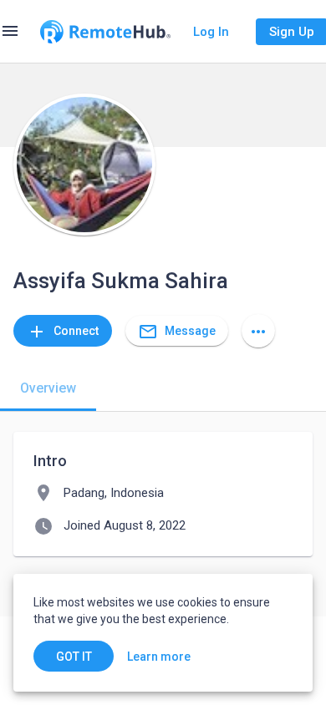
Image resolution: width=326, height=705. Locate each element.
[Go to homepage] (105, 31)
